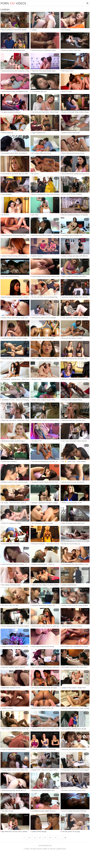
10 (65, 837)
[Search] (87, 3)
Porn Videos (13, 3)
